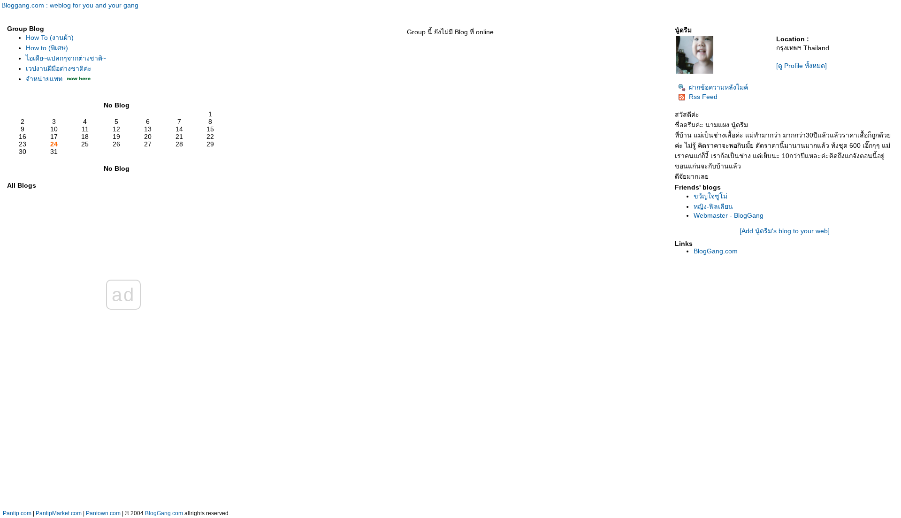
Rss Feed (703, 96)
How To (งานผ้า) (50, 37)
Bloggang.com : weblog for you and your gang (69, 5)
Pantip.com (17, 513)
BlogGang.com (716, 251)
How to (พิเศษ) (47, 48)
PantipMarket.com (59, 513)
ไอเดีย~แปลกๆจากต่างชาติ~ (66, 58)
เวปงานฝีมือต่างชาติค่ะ (59, 68)
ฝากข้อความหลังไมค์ (718, 87)
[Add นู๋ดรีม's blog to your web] (785, 231)
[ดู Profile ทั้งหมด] (801, 65)
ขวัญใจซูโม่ (710, 196)
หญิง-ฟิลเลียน (713, 206)
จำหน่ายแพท (44, 79)
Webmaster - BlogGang (729, 215)
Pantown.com (103, 513)
